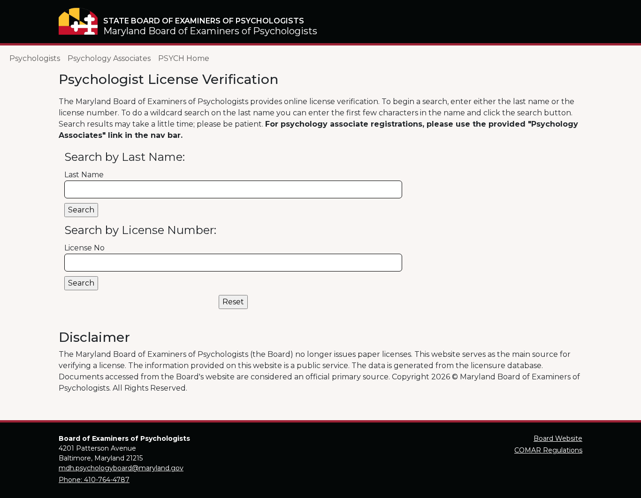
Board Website (558, 438)
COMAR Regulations (548, 450)
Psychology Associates (109, 58)
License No (84, 247)
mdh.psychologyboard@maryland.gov (121, 468)
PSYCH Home (183, 58)
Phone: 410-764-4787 (94, 479)
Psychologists (34, 58)
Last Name (84, 174)
